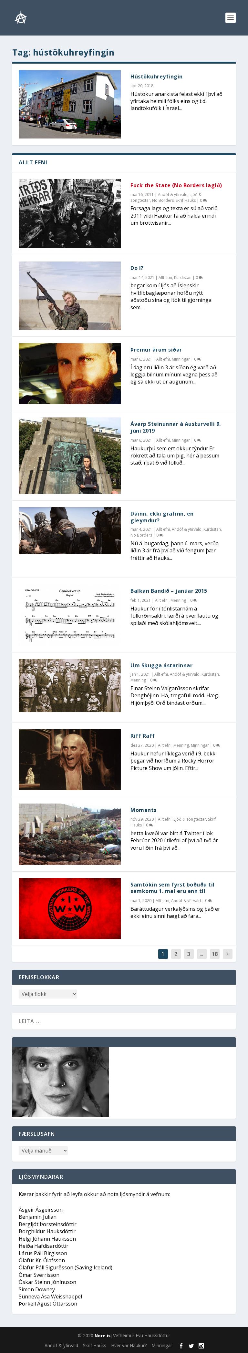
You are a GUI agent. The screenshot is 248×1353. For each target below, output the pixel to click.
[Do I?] (70, 295)
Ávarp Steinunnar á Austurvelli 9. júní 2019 (175, 427)
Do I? (137, 268)
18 (215, 954)
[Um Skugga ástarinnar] (70, 685)
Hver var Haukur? (129, 1345)
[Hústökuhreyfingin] (70, 104)
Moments (143, 810)
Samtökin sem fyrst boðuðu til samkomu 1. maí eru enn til (172, 888)
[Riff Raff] (70, 759)
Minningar (181, 359)
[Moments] (70, 834)
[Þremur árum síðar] (70, 373)
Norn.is (102, 1335)
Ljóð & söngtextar (189, 819)
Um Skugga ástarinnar (161, 665)
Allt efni (165, 277)
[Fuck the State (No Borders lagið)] (70, 213)
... (201, 954)
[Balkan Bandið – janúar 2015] (70, 614)
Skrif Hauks (186, 200)
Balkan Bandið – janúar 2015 (168, 590)
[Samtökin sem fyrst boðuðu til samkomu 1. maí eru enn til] (70, 908)
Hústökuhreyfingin (156, 76)
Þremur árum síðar (156, 349)
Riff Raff (142, 735)
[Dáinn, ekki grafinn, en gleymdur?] (70, 530)
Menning (178, 600)
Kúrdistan (182, 277)
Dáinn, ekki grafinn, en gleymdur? (162, 517)
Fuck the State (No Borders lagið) (176, 185)
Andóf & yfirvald (173, 194)
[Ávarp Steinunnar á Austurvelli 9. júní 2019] (70, 455)
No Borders (163, 200)
